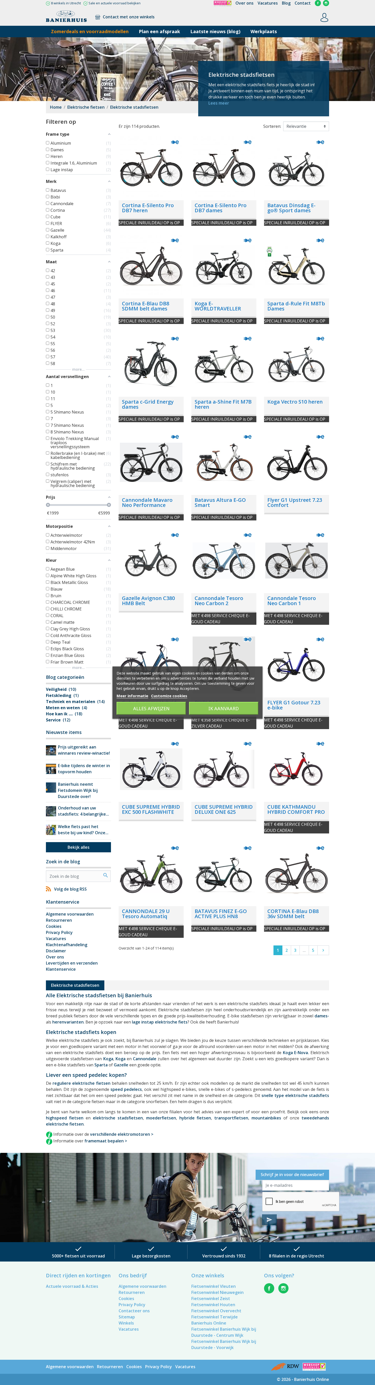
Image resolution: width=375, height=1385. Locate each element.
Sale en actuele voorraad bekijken (115, 3)
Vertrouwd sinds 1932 (223, 1256)
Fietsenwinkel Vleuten (213, 1286)
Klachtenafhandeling (66, 944)
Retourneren (59, 920)
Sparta (101, 1065)
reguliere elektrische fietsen (81, 1083)
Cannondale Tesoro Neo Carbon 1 (291, 601)
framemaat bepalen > (105, 1141)
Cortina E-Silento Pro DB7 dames (220, 208)
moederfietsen (161, 1118)
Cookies (53, 926)
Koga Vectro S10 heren (295, 401)
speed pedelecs (126, 1089)
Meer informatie (132, 695)
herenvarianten (68, 1022)
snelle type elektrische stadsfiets (295, 1095)
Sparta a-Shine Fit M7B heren (223, 404)
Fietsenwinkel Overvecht (216, 1311)
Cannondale (144, 1059)
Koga (108, 1059)
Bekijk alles (79, 847)
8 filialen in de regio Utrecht (296, 1256)
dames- (322, 1016)
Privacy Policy (59, 932)
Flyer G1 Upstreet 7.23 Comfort (294, 502)
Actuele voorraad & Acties (72, 1286)
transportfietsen (231, 1118)
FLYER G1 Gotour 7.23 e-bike (293, 705)
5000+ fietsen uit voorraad (78, 1256)
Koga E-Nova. (296, 1052)
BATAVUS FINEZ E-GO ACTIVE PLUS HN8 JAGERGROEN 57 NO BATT (221, 919)
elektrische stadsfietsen (118, 1118)
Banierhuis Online (208, 1323)
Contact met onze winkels (128, 17)
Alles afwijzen (151, 708)
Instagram (326, 3)
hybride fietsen (195, 1118)
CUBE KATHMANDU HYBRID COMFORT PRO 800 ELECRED (296, 811)
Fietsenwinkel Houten (213, 1304)
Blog (286, 3)
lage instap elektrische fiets (160, 1022)
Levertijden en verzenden (72, 963)
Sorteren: (272, 126)
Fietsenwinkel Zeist (210, 1298)
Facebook (318, 3)
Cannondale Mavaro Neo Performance (147, 502)
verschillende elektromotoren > (121, 1134)
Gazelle (121, 1065)
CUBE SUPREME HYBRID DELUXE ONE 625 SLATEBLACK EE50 (224, 811)
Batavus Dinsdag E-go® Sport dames (291, 208)
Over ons (244, 3)
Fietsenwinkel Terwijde (214, 1317)
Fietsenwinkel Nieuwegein (217, 1292)
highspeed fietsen (64, 1118)
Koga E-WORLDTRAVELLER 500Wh (218, 308)
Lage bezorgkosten (151, 1256)
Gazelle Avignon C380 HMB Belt (148, 601)
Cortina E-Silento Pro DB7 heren (148, 208)
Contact (303, 3)
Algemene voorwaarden (70, 914)
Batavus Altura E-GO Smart (220, 502)
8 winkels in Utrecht (66, 3)
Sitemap (127, 1317)
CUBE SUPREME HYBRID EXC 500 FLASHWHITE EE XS (151, 811)
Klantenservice (61, 969)
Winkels (126, 1323)
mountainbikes (266, 1118)
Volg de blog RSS (70, 889)
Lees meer (218, 103)
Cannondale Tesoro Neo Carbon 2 (219, 601)
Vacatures (268, 3)
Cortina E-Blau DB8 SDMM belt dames (145, 306)
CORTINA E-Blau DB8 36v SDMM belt (293, 914)
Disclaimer (56, 951)
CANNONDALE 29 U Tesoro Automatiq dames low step (146, 916)
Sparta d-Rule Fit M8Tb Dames (296, 306)
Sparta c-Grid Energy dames (148, 404)
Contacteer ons (134, 1311)
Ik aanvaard (223, 708)
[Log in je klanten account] (324, 17)
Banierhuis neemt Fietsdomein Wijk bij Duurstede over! (78, 790)
